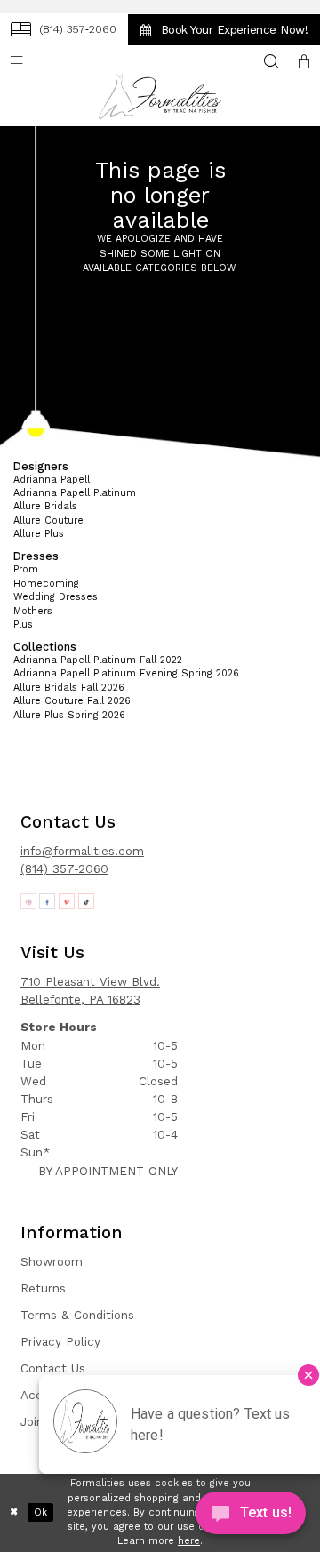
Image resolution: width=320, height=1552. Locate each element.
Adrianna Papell (51, 479)
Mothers (32, 611)
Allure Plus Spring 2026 (69, 715)
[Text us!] (250, 1516)
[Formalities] (160, 96)
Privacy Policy (60, 1341)
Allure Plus (38, 534)
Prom (25, 569)
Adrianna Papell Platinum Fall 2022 (97, 660)
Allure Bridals (45, 506)
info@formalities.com (82, 851)
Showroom (51, 1261)
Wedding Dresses (55, 597)
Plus (23, 624)
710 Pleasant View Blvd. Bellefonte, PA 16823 (90, 990)
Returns (43, 1288)
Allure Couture (48, 520)
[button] (304, 62)
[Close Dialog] (14, 1513)
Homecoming (46, 583)
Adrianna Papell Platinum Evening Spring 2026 (126, 673)
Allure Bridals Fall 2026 (68, 687)
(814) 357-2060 (64, 869)
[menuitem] (63, 29)
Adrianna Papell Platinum (74, 493)
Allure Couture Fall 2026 (72, 701)
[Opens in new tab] (28, 901)
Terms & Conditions (77, 1315)
